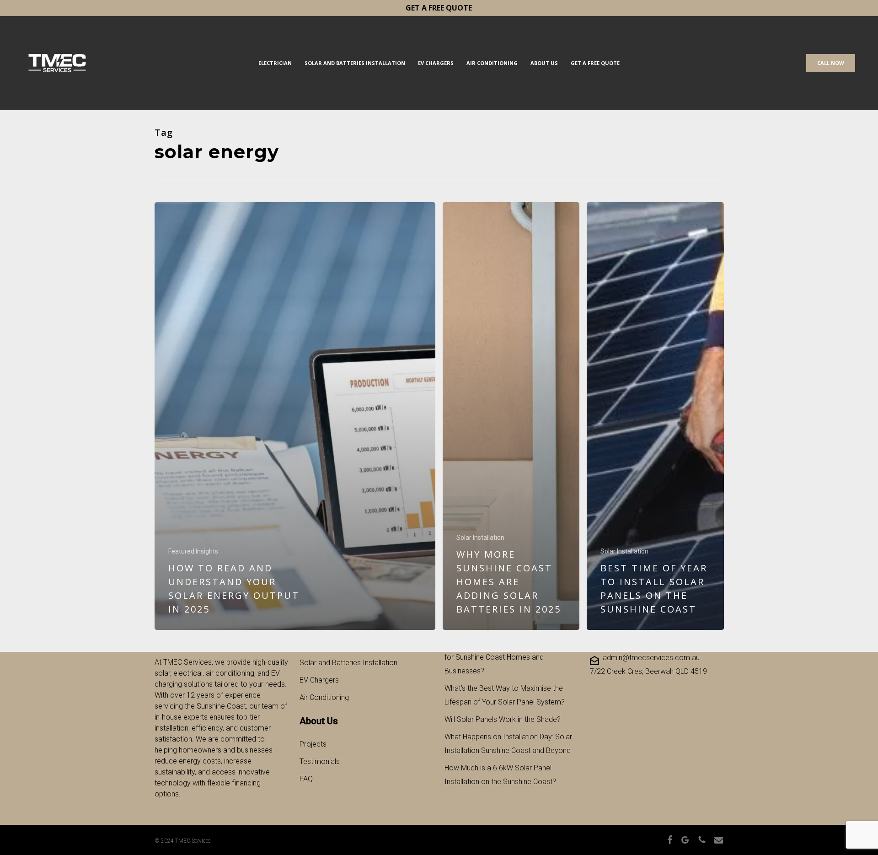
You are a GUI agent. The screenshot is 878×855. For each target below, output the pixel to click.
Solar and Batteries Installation (348, 662)
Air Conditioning (324, 697)
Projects (313, 744)
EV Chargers (319, 680)
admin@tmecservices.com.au (651, 657)
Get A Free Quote (439, 8)
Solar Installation (480, 537)
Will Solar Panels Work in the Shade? (502, 719)
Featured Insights (193, 551)
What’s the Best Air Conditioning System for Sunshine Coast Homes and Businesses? (508, 657)
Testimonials (320, 761)
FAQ (306, 778)
